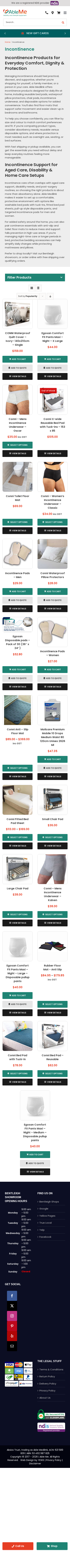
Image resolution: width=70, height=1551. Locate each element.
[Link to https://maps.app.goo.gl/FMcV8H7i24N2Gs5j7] (52, 12)
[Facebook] (12, 1296)
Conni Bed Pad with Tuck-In (17, 1057)
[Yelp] (12, 1336)
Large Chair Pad (17, 888)
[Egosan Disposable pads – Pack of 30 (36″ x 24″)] (17, 624)
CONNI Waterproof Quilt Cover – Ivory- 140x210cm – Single (17, 339)
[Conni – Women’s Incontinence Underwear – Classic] (52, 477)
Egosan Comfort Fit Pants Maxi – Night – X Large (53, 337)
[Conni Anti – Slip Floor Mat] (17, 710)
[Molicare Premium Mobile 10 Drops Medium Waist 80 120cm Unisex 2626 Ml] (52, 710)
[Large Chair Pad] (17, 869)
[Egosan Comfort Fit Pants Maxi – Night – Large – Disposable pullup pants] (17, 946)
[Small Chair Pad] (52, 800)
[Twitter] (12, 1306)
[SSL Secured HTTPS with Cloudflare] (51, 1410)
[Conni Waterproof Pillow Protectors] (52, 554)
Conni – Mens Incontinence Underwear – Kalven (53, 894)
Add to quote (19, 368)
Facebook (45, 1237)
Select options (19, 445)
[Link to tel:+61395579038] (46, 12)
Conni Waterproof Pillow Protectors (52, 575)
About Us (44, 1397)
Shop (54, 1546)
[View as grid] (32, 288)
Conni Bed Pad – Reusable (52, 1057)
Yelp (42, 1230)
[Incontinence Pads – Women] (52, 632)
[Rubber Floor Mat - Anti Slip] (52, 946)
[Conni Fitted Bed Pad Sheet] (17, 800)
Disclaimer (35, 1463)
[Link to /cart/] (58, 12)
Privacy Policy (47, 1390)
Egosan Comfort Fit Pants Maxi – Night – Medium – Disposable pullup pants (35, 1132)
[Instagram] (12, 1316)
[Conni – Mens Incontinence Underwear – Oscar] (17, 400)
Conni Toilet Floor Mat (17, 498)
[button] (4, 33)
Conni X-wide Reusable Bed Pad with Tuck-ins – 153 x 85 (52, 425)
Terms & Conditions (51, 1369)
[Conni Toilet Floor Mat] (17, 477)
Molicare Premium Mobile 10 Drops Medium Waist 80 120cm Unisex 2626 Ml (52, 737)
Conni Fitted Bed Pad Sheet (17, 821)
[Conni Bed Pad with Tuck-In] (17, 1036)
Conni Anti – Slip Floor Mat (17, 731)
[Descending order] (50, 296)
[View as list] (38, 288)
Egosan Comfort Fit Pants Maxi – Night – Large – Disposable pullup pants (17, 973)
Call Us (19, 1546)
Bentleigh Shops (49, 1201)
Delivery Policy (47, 1383)
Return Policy (47, 1376)
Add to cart (19, 359)
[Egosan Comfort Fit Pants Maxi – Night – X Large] (52, 314)
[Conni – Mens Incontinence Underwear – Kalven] (52, 869)
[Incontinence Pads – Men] (17, 554)
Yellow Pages (47, 1215)
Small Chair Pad (52, 819)
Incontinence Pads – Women (52, 653)
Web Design (27, 1460)
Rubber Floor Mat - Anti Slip (52, 967)
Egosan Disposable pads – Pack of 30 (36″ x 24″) (17, 642)
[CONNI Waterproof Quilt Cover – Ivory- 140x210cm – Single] (17, 314)
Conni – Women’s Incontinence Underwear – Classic (52, 502)
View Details (19, 376)
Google (43, 1208)
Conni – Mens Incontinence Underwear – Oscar (18, 425)
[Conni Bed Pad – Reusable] (52, 1036)
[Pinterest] (12, 1326)
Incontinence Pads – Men (17, 575)
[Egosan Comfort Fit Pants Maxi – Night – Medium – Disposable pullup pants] (35, 1105)
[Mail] (12, 1346)
